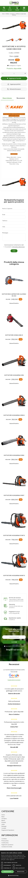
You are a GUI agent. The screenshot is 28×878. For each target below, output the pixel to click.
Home (3, 13)
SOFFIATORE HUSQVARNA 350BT (14, 495)
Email (3, 214)
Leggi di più (11, 859)
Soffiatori (7, 13)
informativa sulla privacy (18, 247)
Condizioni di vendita (6, 846)
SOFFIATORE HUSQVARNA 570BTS (14, 535)
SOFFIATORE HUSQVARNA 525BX (14, 455)
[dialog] (14, 864)
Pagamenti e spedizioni (7, 844)
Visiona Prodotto (14, 303)
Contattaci (4, 838)
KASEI (16, 56)
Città (3, 226)
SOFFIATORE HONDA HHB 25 (14, 335)
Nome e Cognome (7, 208)
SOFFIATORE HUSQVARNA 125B (14, 375)
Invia (14, 250)
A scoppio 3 (12, 13)
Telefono (4, 220)
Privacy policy (5, 840)
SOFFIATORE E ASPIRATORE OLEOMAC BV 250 (14, 295)
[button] (14, 875)
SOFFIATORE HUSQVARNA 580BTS (14, 575)
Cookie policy (5, 842)
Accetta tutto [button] (7, 871)
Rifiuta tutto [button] (20, 871)
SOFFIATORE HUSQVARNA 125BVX (14, 415)
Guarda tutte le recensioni (14, 680)
